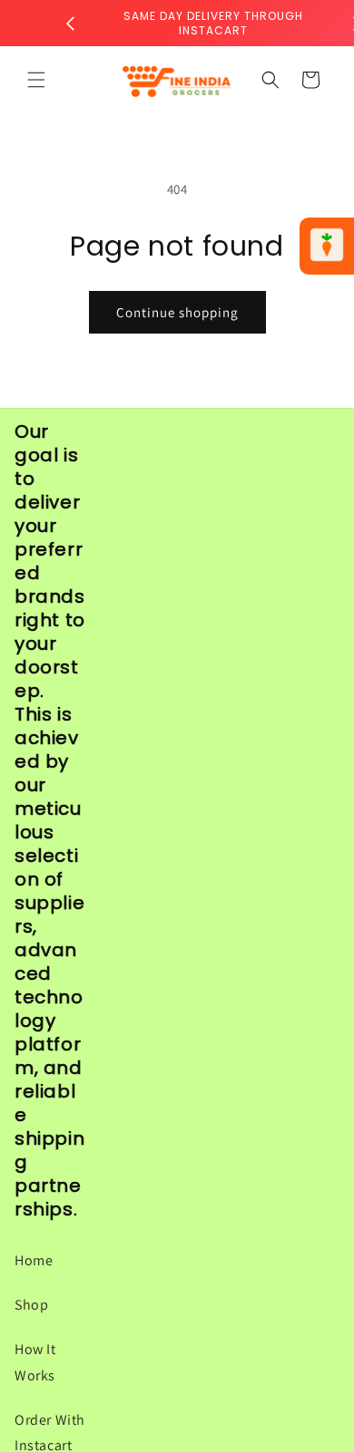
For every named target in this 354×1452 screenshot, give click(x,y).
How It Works (35, 1362)
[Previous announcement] (70, 24)
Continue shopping (177, 312)
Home (34, 1260)
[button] (36, 80)
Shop (31, 1304)
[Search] (270, 80)
